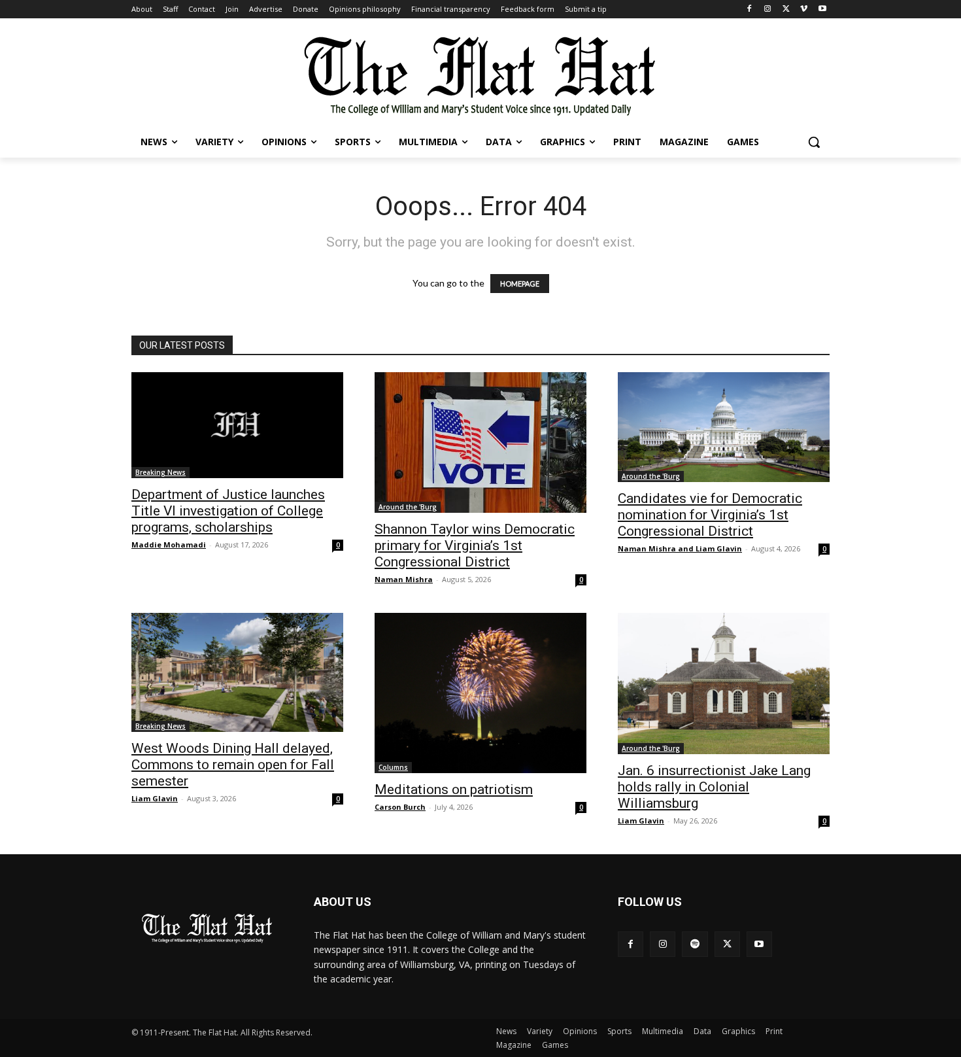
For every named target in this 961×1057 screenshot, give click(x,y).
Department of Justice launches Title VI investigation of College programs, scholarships (228, 511)
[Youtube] (822, 9)
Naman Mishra (404, 579)
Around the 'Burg (408, 506)
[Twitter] (786, 9)
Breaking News (160, 472)
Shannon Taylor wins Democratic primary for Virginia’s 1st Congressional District (475, 545)
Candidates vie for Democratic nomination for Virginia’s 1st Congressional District (710, 515)
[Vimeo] (803, 9)
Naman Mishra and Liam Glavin (680, 548)
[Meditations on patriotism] (480, 693)
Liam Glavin (154, 798)
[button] (814, 142)
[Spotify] (694, 944)
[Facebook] (749, 9)
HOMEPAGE (519, 283)
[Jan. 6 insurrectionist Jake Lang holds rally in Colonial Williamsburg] (724, 683)
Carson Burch (400, 807)
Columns (393, 767)
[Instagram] (767, 9)
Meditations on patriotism (454, 789)
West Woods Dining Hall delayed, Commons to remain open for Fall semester (232, 764)
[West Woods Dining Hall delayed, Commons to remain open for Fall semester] (237, 672)
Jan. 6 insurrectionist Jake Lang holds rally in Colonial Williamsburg (714, 787)
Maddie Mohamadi (168, 544)
